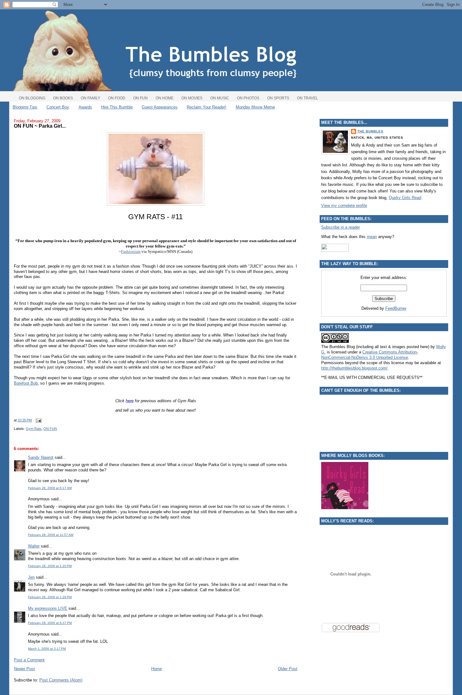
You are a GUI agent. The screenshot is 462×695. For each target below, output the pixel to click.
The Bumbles (370, 131)
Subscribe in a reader (340, 227)
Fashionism (130, 251)
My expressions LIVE (47, 608)
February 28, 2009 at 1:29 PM (50, 597)
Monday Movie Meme (255, 107)
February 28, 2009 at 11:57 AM (50, 535)
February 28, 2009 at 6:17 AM (50, 488)
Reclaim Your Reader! (206, 107)
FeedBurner (395, 308)
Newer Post (24, 668)
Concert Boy (58, 107)
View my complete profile (344, 205)
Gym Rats (33, 429)
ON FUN (50, 429)
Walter (34, 546)
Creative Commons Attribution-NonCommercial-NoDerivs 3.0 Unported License (369, 355)
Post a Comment (29, 660)
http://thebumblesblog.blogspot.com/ (354, 368)
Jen (31, 577)
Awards (85, 107)
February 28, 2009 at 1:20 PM (50, 566)
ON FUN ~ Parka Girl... (40, 126)
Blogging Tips (25, 107)
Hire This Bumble (117, 107)
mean (372, 236)
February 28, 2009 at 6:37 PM (50, 623)
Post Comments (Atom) (60, 680)
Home (156, 668)
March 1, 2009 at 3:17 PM (47, 648)
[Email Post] (38, 420)
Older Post (287, 668)
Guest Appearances (160, 107)
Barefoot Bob (26, 383)
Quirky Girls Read (405, 197)
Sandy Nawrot (40, 457)
